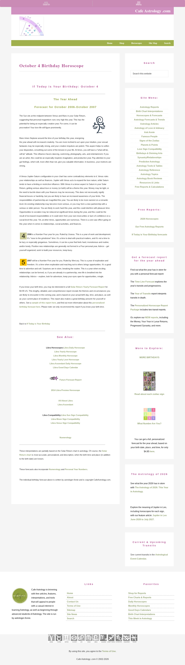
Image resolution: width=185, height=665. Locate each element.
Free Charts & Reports (139, 597)
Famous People (149, 136)
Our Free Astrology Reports (149, 227)
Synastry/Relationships (149, 157)
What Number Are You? (149, 423)
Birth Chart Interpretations (149, 111)
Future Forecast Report (70, 380)
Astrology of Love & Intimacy (149, 128)
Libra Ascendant (65, 404)
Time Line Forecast (144, 282)
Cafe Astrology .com (39, 25)
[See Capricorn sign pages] (119, 643)
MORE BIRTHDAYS (149, 357)
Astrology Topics (149, 174)
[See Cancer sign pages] (73, 643)
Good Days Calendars (139, 610)
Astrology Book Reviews (149, 178)
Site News (72, 614)
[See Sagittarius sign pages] (111, 643)
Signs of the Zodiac (149, 141)
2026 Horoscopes (149, 219)
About (70, 597)
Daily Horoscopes (137, 602)
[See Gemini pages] (66, 643)
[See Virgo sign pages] (88, 643)
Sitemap (71, 610)
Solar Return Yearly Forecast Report (88, 287)
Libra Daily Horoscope (74, 348)
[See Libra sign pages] (95, 643)
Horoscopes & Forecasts (149, 115)
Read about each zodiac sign (149, 394)
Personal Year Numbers (76, 469)
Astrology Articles (149, 124)
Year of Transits (143, 293)
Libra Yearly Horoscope (65, 351)
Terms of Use (73, 606)
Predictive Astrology (149, 162)
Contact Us (72, 602)
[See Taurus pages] (58, 643)
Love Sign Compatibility (149, 149)
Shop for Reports (137, 593)
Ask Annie (149, 132)
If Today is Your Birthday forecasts (149, 234)
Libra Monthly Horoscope (65, 356)
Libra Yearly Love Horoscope (65, 359)
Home (70, 593)
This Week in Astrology (140, 618)
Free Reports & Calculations (149, 187)
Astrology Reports (149, 107)
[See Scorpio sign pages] (103, 643)
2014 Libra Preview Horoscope (65, 390)
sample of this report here (44, 303)
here (152, 451)
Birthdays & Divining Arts (149, 153)
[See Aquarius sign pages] (126, 643)
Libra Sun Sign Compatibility (74, 415)
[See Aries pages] (51, 643)
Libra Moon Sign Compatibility (65, 419)
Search (70, 618)
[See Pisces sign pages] (133, 643)
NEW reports (151, 317)
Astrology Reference (149, 170)
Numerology (65, 437)
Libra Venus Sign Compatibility (65, 423)
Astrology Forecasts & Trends (149, 120)
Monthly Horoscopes (139, 606)
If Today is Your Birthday (38, 324)
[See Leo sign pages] (81, 643)
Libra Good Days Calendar (65, 367)
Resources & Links (149, 183)
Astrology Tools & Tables (149, 166)
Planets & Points (149, 145)
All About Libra (65, 400)
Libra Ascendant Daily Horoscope (65, 363)
